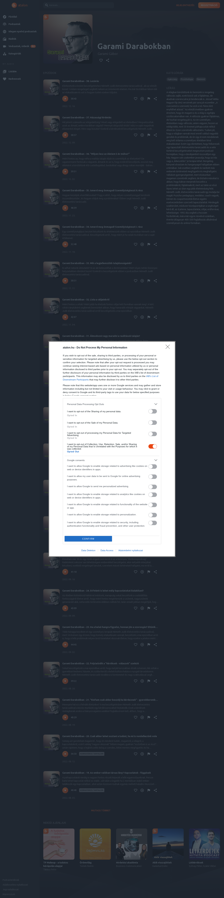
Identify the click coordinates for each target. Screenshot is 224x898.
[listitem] (112, 404)
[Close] (169, 348)
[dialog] (112, 449)
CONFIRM (88, 539)
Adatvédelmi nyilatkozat (130, 550)
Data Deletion (88, 550)
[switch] (152, 411)
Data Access (107, 550)
